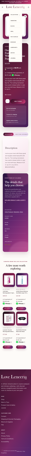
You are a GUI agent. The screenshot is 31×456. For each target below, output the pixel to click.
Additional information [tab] (22, 134)
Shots (21, 212)
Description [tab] (8, 134)
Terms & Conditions (7, 439)
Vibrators (14, 20)
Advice (13, 52)
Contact (3, 416)
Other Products (9, 212)
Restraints (16, 212)
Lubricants (14, 47)
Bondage (13, 42)
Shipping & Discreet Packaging (10, 419)
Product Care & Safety (8, 405)
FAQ (2, 425)
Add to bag (18, 101)
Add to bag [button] (7, 308)
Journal (13, 58)
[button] (25, 16)
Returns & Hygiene (7, 422)
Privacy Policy (5, 436)
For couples (14, 36)
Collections (14, 14)
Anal (12, 31)
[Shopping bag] (28, 7)
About (3, 433)
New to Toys (5, 402)
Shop (2, 399)
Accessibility (5, 441)
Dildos (13, 26)
